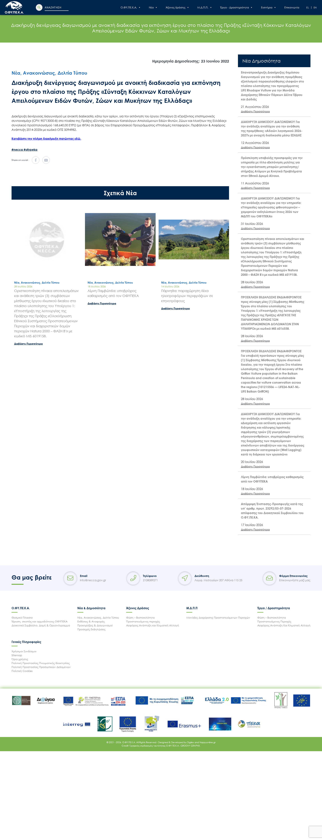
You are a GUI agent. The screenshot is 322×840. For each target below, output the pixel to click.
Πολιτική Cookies (22, 670)
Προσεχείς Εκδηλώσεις (91, 629)
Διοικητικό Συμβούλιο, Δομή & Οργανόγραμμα (41, 625)
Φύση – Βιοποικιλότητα (140, 617)
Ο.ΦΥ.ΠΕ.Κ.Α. (129, 7)
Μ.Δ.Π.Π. (202, 7)
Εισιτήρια (266, 7)
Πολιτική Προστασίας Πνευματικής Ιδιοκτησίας (41, 663)
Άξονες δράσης (175, 7)
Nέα (151, 7)
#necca (18, 150)
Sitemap (17, 655)
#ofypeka (30, 150)
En (315, 7)
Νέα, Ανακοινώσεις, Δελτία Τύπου (98, 617)
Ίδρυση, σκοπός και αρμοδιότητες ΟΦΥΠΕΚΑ (39, 621)
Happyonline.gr (207, 742)
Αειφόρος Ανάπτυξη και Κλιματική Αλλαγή (152, 625)
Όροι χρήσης (20, 659)
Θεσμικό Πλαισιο (22, 617)
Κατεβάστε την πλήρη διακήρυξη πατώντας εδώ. (46, 138)
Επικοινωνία (291, 7)
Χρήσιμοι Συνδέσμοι (24, 651)
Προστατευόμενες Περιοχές (274, 621)
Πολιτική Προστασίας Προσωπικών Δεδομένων (41, 667)
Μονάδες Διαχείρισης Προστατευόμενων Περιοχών (218, 617)
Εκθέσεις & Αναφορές (91, 621)
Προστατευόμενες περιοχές (143, 621)
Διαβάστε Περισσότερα (28, 343)
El (307, 7)
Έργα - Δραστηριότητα (234, 7)
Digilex (191, 742)
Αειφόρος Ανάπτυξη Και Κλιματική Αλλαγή (283, 625)
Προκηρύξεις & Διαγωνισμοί (95, 625)
